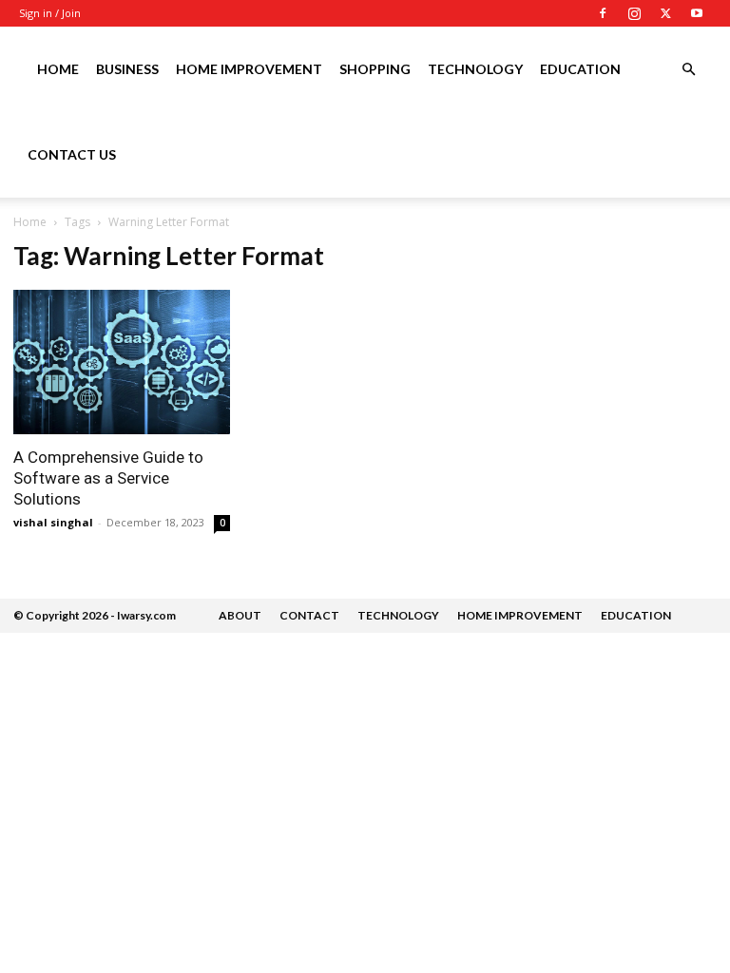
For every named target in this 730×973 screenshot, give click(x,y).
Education (580, 69)
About (240, 615)
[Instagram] (634, 13)
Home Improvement (249, 69)
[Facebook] (602, 13)
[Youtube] (696, 13)
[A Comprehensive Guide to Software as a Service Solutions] (121, 362)
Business (127, 69)
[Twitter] (665, 13)
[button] (688, 70)
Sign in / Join (50, 13)
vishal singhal (53, 522)
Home (58, 69)
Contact (309, 615)
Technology (475, 69)
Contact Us (72, 154)
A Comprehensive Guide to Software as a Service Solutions (108, 478)
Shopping (375, 69)
